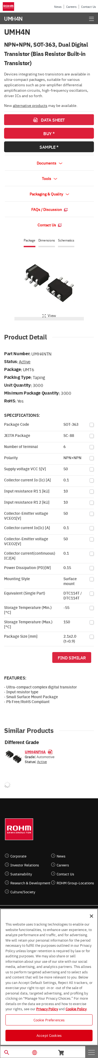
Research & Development (30, 883)
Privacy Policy (47, 1008)
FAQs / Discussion (47, 209)
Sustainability (21, 874)
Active (24, 361)
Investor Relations (24, 865)
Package (29, 240)
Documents (47, 163)
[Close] (91, 916)
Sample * (48, 147)
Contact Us (88, 7)
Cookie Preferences (49, 1019)
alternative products (30, 105)
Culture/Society (22, 891)
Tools (47, 178)
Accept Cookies (49, 1035)
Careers (71, 7)
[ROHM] (9, 6)
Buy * (49, 133)
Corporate (18, 856)
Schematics (66, 240)
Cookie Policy (76, 1008)
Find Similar (72, 657)
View (52, 315)
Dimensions (46, 240)
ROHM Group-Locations (75, 883)
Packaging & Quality (47, 193)
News (58, 7)
